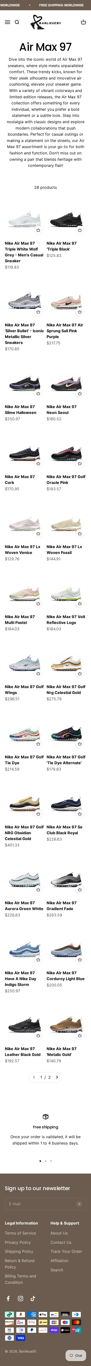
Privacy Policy (18, 1242)
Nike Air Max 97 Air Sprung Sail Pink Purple (65, 330)
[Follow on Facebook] (8, 1298)
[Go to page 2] (57, 1077)
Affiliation (59, 1260)
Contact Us (60, 1242)
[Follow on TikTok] (33, 1298)
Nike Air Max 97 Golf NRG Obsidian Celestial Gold (24, 832)
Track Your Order (66, 1251)
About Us (59, 1233)
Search (56, 1269)
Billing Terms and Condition (20, 1279)
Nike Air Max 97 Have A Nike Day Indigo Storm (20, 978)
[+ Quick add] (38, 230)
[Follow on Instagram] (20, 1298)
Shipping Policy (19, 1251)
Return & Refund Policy (19, 1263)
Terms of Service (20, 1233)
